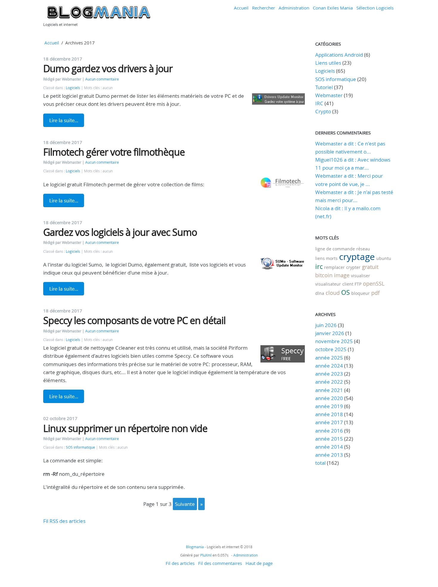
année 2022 (329, 381)
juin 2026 (326, 325)
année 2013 (329, 454)
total (321, 462)
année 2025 (329, 357)
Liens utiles (328, 62)
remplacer (334, 267)
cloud (333, 292)
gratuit (370, 266)
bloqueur (360, 293)
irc (319, 266)
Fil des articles (180, 563)
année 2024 (329, 365)
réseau (363, 249)
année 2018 (329, 414)
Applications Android (339, 54)
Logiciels (73, 88)
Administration (294, 8)
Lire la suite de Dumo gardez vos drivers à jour (63, 120)
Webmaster (329, 95)
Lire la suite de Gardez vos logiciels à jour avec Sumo (63, 288)
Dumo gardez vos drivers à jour (108, 68)
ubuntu (383, 258)
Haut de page (259, 563)
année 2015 (329, 438)
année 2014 (329, 446)
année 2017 (329, 422)
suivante (185, 504)
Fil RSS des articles (64, 521)
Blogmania (195, 546)
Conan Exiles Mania (333, 8)
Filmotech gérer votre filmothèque (114, 151)
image (342, 275)
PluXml (206, 555)
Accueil (241, 8)
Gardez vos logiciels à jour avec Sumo (120, 232)
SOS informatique (80, 447)
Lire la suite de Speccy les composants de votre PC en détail (63, 396)
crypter (353, 267)
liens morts (326, 258)
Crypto (323, 111)
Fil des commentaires (220, 563)
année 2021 (329, 390)
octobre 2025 (331, 349)
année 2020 (329, 398)
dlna (319, 293)
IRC (319, 103)
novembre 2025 (334, 341)
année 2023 (329, 373)
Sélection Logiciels (375, 8)
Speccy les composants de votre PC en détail (134, 320)
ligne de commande (335, 249)
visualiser (360, 275)
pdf (375, 292)
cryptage (357, 257)
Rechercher (263, 8)
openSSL (373, 283)
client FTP (351, 284)
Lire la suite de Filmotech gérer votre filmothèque (63, 200)
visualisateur (328, 284)
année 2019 (329, 406)
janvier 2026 (329, 333)
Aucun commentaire (102, 79)
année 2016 (329, 430)
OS (345, 292)
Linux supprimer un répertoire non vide (125, 428)
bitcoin (324, 275)
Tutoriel (324, 87)
